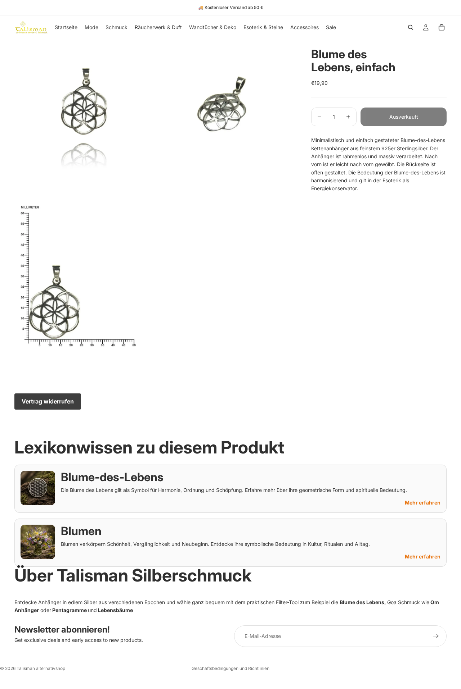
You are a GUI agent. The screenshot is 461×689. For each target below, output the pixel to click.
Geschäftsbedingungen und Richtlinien (230, 668)
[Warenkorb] (441, 27)
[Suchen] (411, 27)
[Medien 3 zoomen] (83, 277)
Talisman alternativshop (41, 668)
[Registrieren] (435, 636)
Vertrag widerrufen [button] (48, 401)
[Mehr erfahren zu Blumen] (38, 542)
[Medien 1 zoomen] (83, 108)
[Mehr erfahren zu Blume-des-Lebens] (38, 488)
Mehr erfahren (422, 502)
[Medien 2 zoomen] (224, 108)
